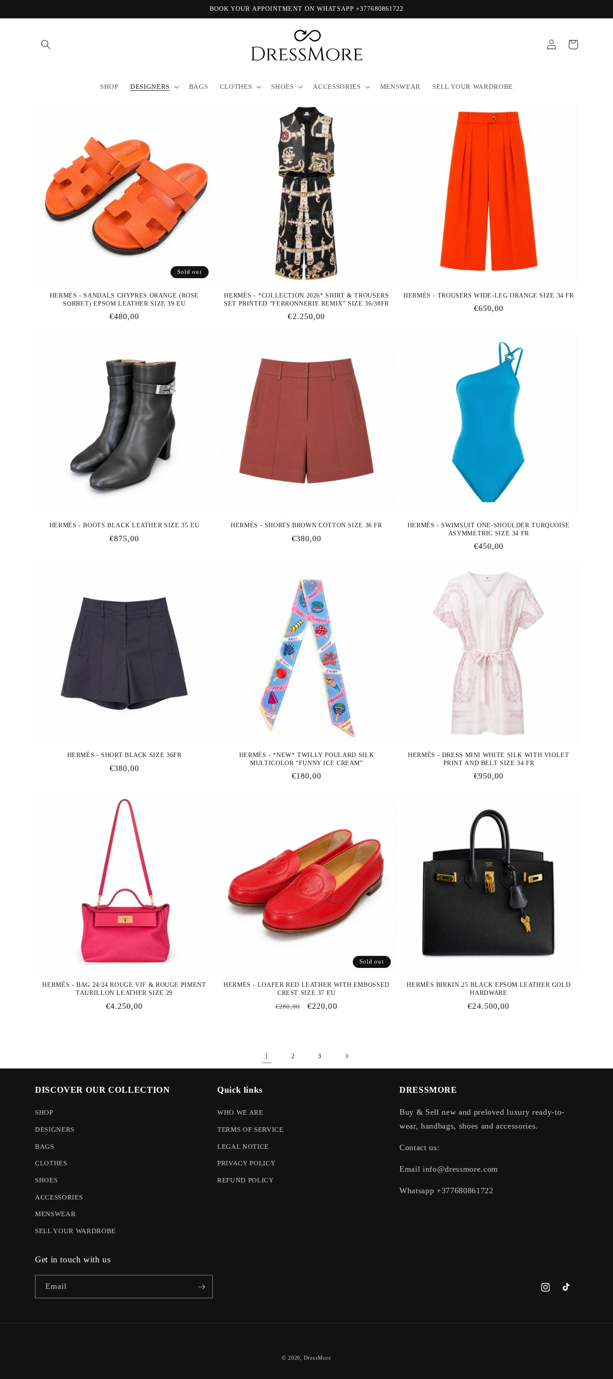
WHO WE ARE (240, 1112)
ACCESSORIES (59, 1197)
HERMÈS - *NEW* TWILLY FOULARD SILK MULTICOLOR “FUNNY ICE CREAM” (306, 759)
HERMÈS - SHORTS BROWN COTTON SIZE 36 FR (306, 525)
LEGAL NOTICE (243, 1146)
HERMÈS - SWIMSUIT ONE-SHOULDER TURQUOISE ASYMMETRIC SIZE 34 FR (488, 529)
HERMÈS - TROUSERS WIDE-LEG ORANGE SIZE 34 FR (488, 295)
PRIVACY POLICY (246, 1163)
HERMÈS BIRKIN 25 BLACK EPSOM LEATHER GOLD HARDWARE (488, 988)
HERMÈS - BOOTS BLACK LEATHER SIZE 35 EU (124, 525)
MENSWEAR (55, 1213)
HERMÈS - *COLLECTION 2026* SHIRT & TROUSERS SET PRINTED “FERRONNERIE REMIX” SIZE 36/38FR (306, 299)
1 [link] (266, 1055)
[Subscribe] (201, 1287)
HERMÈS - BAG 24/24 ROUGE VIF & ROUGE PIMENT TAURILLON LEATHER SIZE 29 (124, 988)
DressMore (317, 1358)
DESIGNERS (54, 1129)
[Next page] (346, 1056)
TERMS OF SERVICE (250, 1129)
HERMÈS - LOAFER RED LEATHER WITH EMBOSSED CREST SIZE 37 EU (306, 988)
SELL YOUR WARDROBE (75, 1231)
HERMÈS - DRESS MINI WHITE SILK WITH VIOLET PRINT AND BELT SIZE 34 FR (488, 759)
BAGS (44, 1146)
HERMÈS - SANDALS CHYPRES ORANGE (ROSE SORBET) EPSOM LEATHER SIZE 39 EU (124, 299)
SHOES (46, 1180)
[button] (46, 44)
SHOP (44, 1112)
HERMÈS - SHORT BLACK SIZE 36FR (124, 755)
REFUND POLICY (245, 1180)
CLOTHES (51, 1163)
